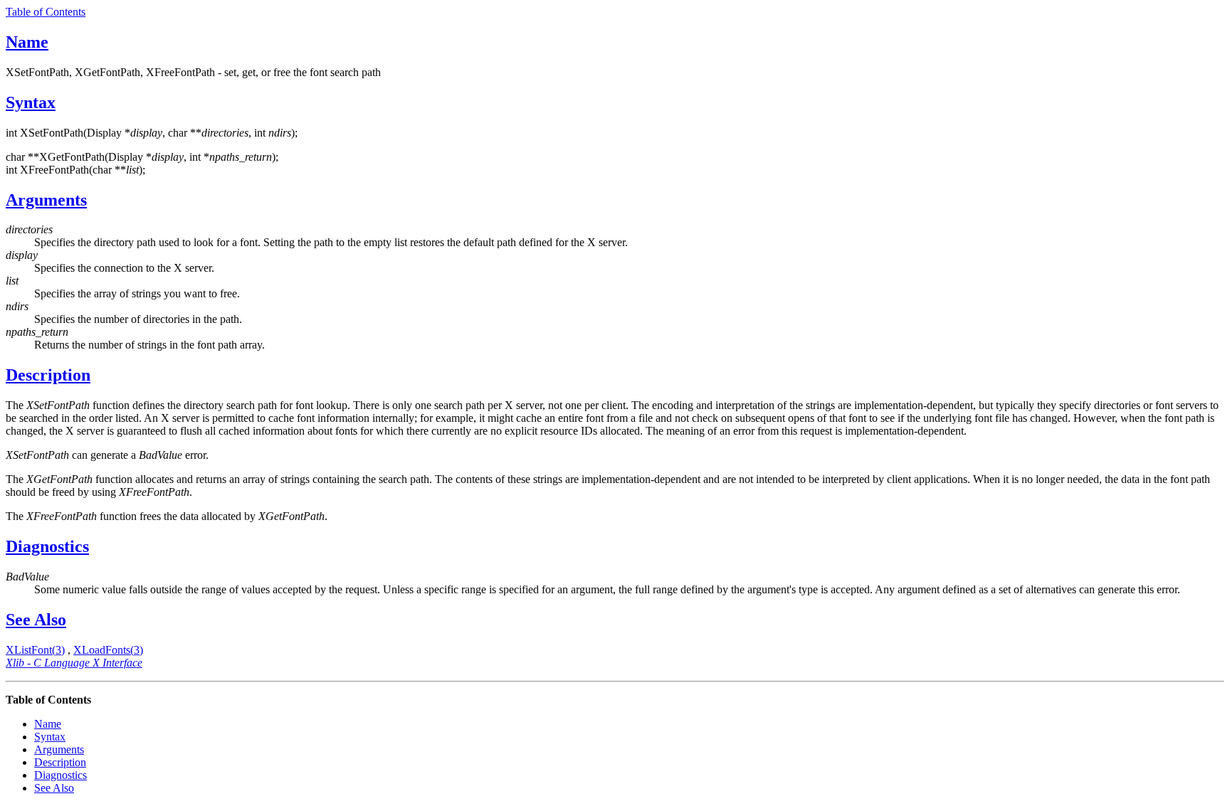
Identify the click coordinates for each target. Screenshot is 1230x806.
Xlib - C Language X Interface (74, 663)
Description (48, 375)
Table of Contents (45, 12)
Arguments (46, 200)
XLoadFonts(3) (108, 650)
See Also (36, 619)
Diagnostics (47, 546)
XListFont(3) (35, 650)
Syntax (31, 102)
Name (27, 42)
